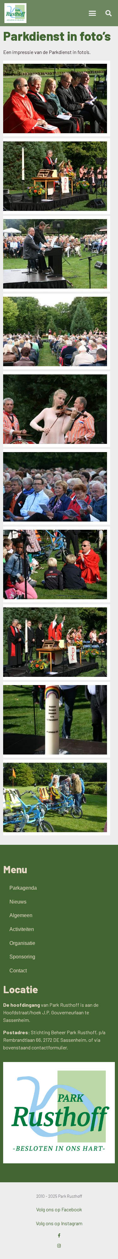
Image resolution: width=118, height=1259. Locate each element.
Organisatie (22, 943)
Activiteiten (21, 929)
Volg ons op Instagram (59, 1223)
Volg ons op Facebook (59, 1209)
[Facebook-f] (59, 1235)
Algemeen (20, 915)
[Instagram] (59, 1246)
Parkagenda (23, 888)
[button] (92, 13)
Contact (18, 970)
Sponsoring (22, 956)
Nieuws (17, 901)
